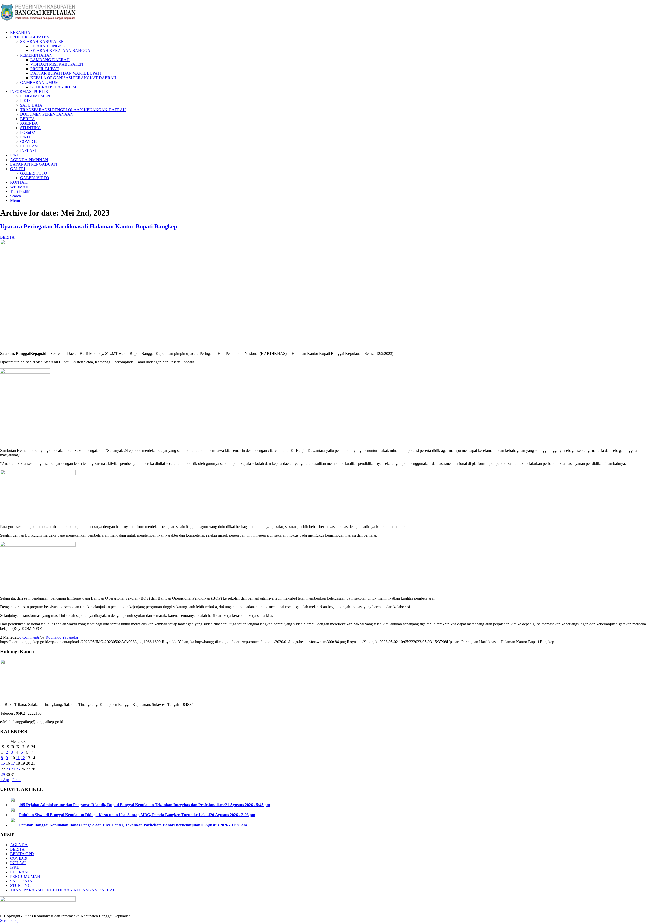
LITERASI (19, 872)
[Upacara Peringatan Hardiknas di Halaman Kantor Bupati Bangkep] (152, 345)
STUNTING (20, 885)
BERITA (7, 237)
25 (18, 769)
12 (23, 758)
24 (13, 769)
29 (3, 774)
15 (3, 763)
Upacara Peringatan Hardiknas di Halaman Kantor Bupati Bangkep (88, 226)
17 (13, 763)
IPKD (15, 867)
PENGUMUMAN (25, 876)
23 (8, 769)
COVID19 (18, 858)
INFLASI (18, 863)
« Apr (4, 780)
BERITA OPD (22, 854)
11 (18, 758)
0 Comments (29, 637)
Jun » (16, 780)
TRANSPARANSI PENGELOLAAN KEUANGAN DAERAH (63, 890)
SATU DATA (21, 881)
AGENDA (19, 844)
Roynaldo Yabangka (62, 637)
